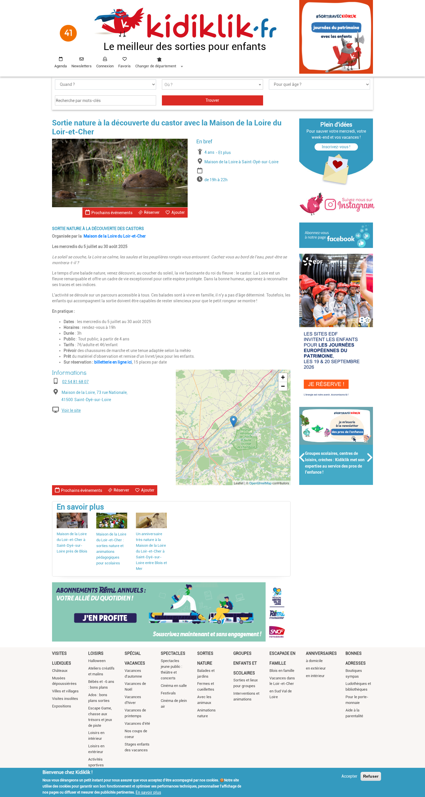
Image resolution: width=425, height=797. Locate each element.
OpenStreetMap (260, 483)
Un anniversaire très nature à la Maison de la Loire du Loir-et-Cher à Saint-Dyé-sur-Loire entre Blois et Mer (151, 551)
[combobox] (159, 61)
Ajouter (178, 212)
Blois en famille (281, 670)
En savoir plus (148, 792)
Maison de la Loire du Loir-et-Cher (115, 236)
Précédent (302, 457)
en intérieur (315, 676)
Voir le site (71, 410)
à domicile (314, 661)
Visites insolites (65, 698)
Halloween (97, 661)
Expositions (61, 706)
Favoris (124, 66)
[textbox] (212, 85)
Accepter (349, 776)
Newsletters (81, 66)
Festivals (168, 693)
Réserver (152, 212)
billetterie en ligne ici (113, 362)
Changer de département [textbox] (155, 66)
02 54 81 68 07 (75, 381)
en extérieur (316, 668)
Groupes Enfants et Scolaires (245, 663)
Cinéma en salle (174, 685)
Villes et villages (65, 691)
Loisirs (96, 653)
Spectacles (173, 653)
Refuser (370, 776)
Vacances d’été (137, 723)
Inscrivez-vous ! (336, 146)
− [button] (283, 386)
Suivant (370, 457)
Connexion (105, 66)
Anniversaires (321, 653)
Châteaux (60, 670)
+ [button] (283, 377)
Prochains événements (111, 212)
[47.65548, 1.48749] (233, 421)
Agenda (60, 66)
